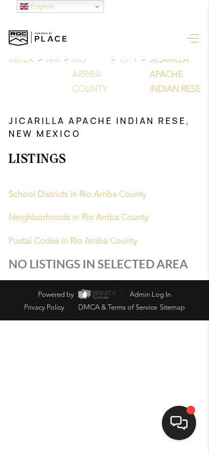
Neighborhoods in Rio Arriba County (78, 217)
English (41, 6)
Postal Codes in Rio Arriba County (73, 241)
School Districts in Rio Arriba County (77, 194)
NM (53, 59)
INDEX (21, 59)
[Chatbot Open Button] (179, 423)
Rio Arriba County (89, 74)
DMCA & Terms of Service (117, 307)
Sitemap (172, 307)
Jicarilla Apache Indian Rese (175, 74)
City (128, 59)
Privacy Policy (44, 307)
